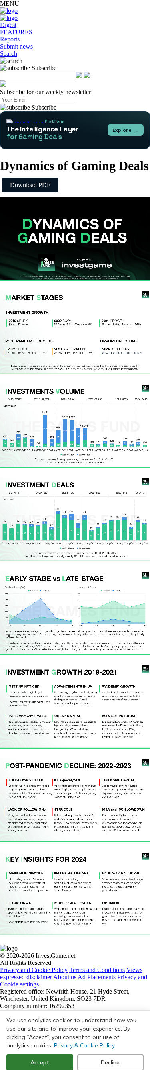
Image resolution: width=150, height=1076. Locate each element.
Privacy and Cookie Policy (34, 969)
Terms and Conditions (97, 969)
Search (8, 53)
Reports (10, 39)
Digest (8, 25)
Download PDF (30, 185)
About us (64, 977)
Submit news (16, 46)
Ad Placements (97, 977)
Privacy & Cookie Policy (84, 1045)
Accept (39, 1062)
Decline (110, 1062)
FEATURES (16, 32)
